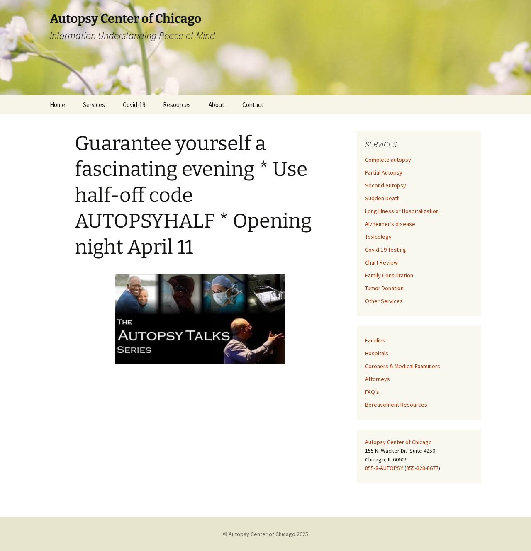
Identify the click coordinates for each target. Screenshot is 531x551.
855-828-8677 (422, 468)
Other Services (384, 301)
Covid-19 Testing (385, 249)
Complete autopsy (388, 159)
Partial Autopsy (383, 172)
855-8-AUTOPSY (384, 468)
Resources (177, 105)
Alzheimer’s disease (390, 224)
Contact (252, 105)
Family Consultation (389, 275)
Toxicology (378, 236)
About (216, 105)
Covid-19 (134, 105)
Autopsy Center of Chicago (398, 442)
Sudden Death (382, 198)
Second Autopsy (385, 185)
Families (375, 340)
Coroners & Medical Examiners (402, 366)
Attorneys (377, 379)
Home (57, 105)
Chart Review (381, 262)
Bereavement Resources (396, 404)
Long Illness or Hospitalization (402, 211)
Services (94, 105)
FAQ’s (372, 392)
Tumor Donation (384, 288)
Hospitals (376, 353)
